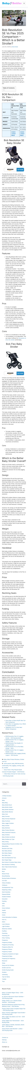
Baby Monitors (6, 828)
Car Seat (4, 880)
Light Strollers (6, 926)
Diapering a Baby (6, 889)
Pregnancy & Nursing (7, 944)
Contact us (5, 1037)
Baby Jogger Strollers (8, 823)
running (19, 765)
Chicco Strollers (6, 883)
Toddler (4, 979)
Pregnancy (5, 940)
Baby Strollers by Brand (8, 837)
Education (4, 899)
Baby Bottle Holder (7, 807)
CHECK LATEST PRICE (22, 133)
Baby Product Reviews (13, 759)
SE (2, 767)
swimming (5, 974)
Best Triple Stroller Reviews (9, 867)
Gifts (3, 903)
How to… (4, 919)
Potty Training (6, 938)
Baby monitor (5, 825)
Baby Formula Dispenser (8, 818)
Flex (10, 765)
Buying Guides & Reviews (9, 878)
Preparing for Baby (7, 956)
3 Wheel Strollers (6, 795)
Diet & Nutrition (6, 892)
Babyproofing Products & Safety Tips (12, 844)
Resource (4, 960)
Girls (3, 905)
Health (4, 910)
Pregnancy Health (7, 951)
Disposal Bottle (6, 894)
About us (4, 1042)
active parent (7, 763)
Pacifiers (4, 931)
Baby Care (5, 814)
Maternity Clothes (7, 928)
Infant (3, 922)
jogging (14, 765)
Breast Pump (5, 873)
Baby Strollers (6, 834)
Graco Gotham (6, 908)
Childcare (4, 885)
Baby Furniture (6, 821)
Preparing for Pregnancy (8, 958)
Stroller (6, 767)
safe (23, 765)
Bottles (4, 869)
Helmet (4, 912)
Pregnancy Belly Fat (7, 947)
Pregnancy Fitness (7, 949)
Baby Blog (5, 802)
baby (13, 763)
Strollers (4, 972)
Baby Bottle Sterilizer (7, 809)
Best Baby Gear (6, 855)
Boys (3, 871)
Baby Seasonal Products (8, 832)
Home (3, 915)
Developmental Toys (7, 887)
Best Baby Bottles (7, 850)
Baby (5, 759)
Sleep (3, 963)
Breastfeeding (6, 876)
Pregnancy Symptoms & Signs (10, 954)
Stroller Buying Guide (8, 970)
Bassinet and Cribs (7, 848)
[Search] (24, 784)
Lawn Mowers (6, 924)
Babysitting (5, 846)
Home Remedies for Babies (9, 917)
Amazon (4, 798)
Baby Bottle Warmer (7, 812)
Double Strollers (6, 896)
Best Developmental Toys (9, 857)
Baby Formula (6, 816)
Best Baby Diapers (7, 853)
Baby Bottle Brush (7, 805)
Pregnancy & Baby (7, 942)
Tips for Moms (6, 977)
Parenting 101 (5, 935)
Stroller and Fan (6, 967)
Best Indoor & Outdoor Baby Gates (11, 862)
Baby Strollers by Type (8, 839)
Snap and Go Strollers (8, 965)
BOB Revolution (19, 763)
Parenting (4, 933)
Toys (3, 981)
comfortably (5, 765)
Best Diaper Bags (6, 860)
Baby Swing (5, 841)
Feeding (4, 901)
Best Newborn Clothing (8, 864)
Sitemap (4, 1039)
